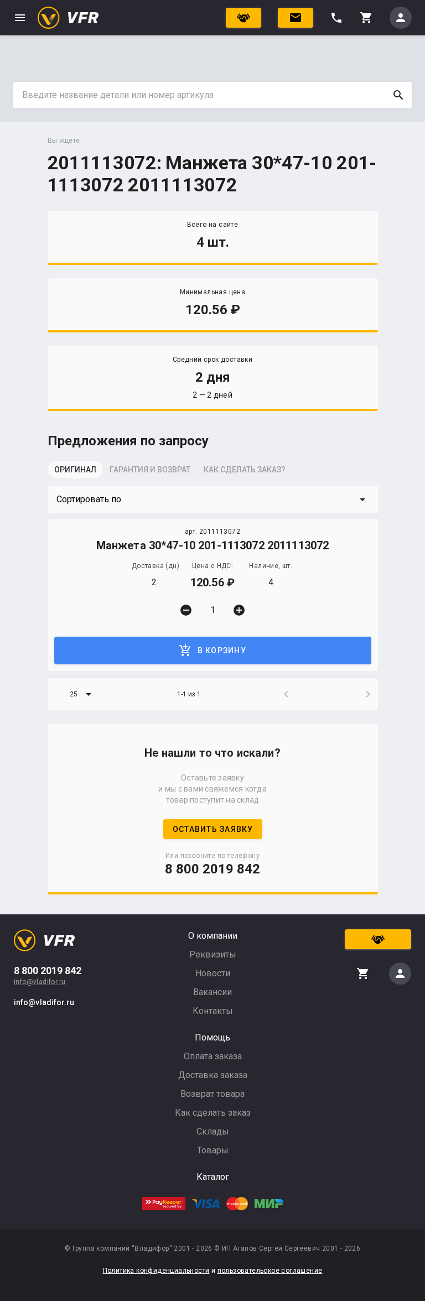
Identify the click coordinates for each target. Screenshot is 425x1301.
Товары (213, 1150)
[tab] (75, 473)
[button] (212, 499)
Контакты (213, 1011)
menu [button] (20, 17)
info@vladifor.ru (39, 982)
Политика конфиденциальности (156, 1270)
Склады (212, 1131)
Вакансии (212, 992)
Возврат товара (212, 1094)
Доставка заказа (212, 1075)
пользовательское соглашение (270, 1270)
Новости (212, 973)
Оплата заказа (213, 1056)
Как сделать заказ (213, 1112)
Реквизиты (212, 954)
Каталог (212, 1177)
